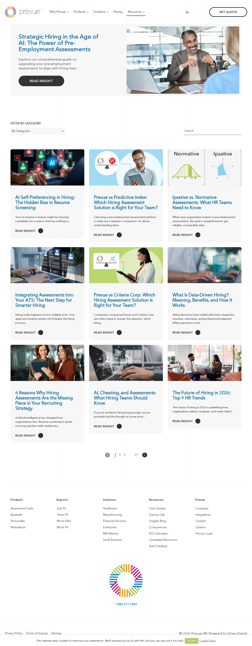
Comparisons (158, 527)
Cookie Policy (207, 641)
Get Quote (228, 12)
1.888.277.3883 (126, 604)
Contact (200, 521)
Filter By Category (26, 123)
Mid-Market (110, 533)
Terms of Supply (37, 633)
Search (201, 12)
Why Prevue (58, 12)
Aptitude (16, 514)
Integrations (203, 514)
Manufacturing (112, 514)
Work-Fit (62, 527)
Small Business (112, 540)
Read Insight (41, 81)
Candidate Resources (163, 540)
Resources (135, 12)
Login (187, 12)
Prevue (200, 500)
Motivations (18, 527)
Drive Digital (237, 633)
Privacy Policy (14, 633)
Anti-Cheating (158, 546)
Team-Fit (62, 514)
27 (136, 454)
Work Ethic (64, 521)
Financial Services (114, 521)
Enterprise (110, 527)
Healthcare (110, 508)
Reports (62, 500)
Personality (18, 521)
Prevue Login (204, 533)
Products (79, 12)
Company (201, 508)
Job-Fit (61, 508)
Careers (200, 527)
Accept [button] (191, 641)
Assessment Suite (22, 508)
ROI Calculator (158, 533)
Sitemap (56, 633)
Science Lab (157, 514)
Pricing (117, 12)
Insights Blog (157, 521)
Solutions (99, 12)
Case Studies (157, 508)
